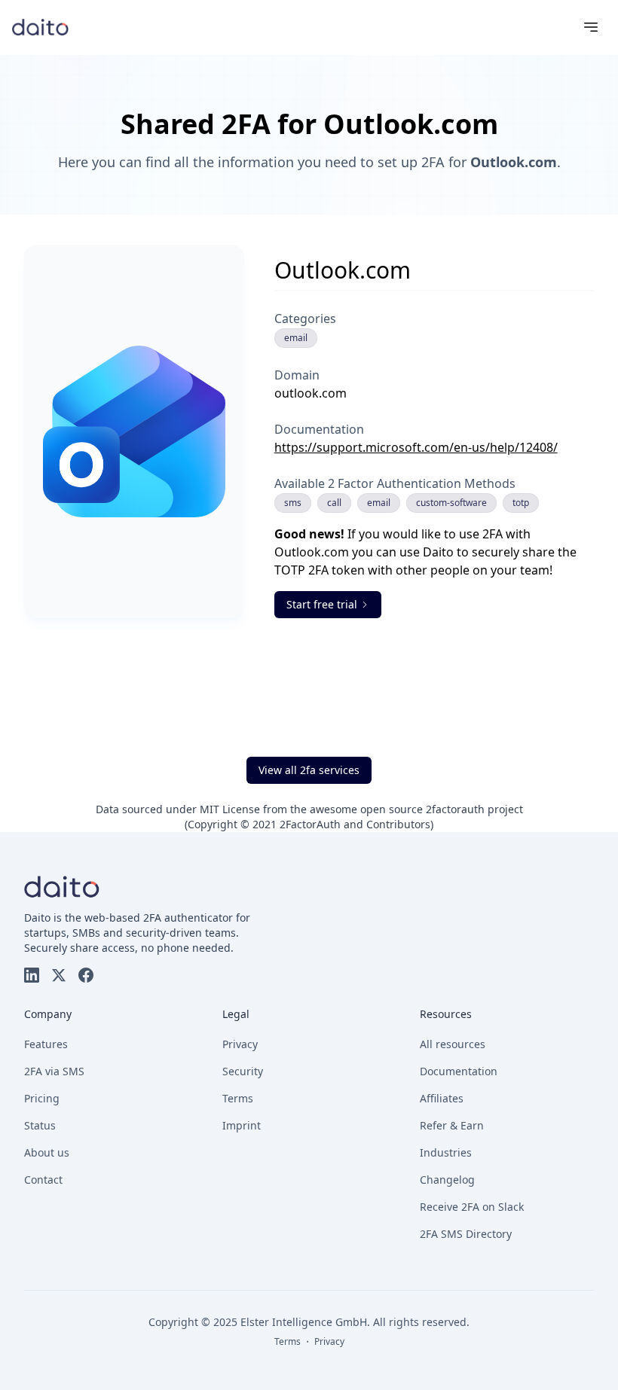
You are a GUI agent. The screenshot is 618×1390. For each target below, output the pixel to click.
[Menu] (591, 27)
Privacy (240, 1044)
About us (46, 1152)
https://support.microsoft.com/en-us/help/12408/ (416, 447)
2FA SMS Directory (466, 1234)
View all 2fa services (309, 770)
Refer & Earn (452, 1125)
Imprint (241, 1125)
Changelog (447, 1179)
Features (46, 1044)
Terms (237, 1098)
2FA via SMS (54, 1071)
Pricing (42, 1098)
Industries (446, 1152)
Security (242, 1071)
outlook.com (310, 393)
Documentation (458, 1071)
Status (40, 1125)
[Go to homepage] (40, 26)
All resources (452, 1044)
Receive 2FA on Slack (472, 1206)
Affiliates (442, 1098)
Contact (43, 1179)
